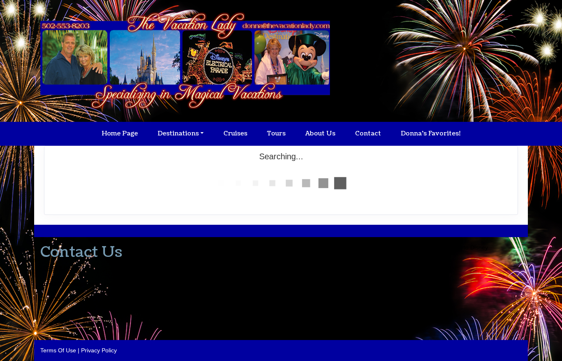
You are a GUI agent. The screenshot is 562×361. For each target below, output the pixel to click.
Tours (276, 133)
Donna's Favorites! (430, 133)
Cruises (235, 133)
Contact (368, 133)
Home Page (120, 133)
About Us (320, 133)
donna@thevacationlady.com (78, 283)
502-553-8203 (58, 268)
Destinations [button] (178, 133)
